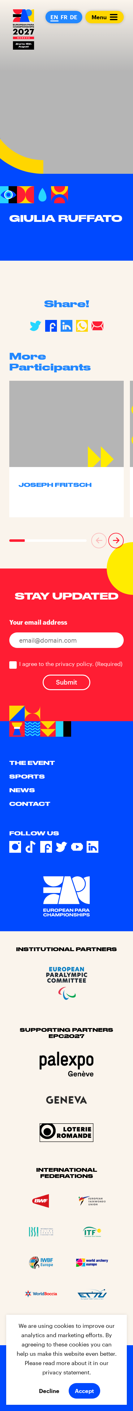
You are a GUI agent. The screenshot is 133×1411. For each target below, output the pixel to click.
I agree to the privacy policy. (70, 663)
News (22, 790)
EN (54, 17)
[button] (99, 540)
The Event (32, 762)
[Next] (116, 540)
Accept (84, 1390)
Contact (29, 803)
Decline (49, 1390)
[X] (61, 847)
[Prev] (99, 540)
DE (73, 17)
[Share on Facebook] (51, 326)
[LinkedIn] (92, 847)
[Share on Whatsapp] (82, 326)
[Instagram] (15, 847)
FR (64, 17)
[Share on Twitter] (35, 326)
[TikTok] (30, 847)
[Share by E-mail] (97, 326)
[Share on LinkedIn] (66, 326)
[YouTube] (77, 847)
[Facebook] (46, 847)
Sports (27, 776)
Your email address (38, 622)
